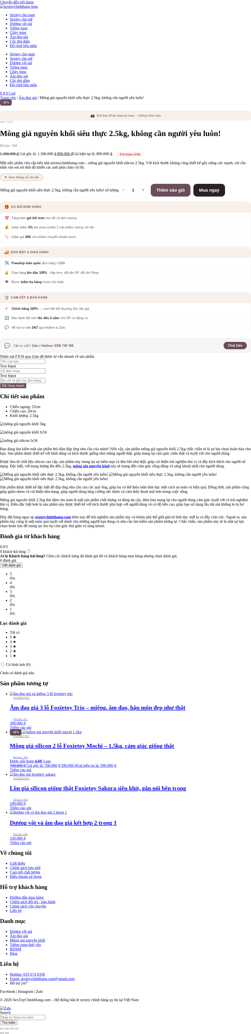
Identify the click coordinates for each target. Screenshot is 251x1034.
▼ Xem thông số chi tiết (21, 177)
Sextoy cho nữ (21, 19)
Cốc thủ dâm (20, 41)
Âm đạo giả (19, 37)
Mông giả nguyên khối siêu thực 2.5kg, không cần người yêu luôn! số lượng (59, 190)
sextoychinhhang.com (53, 517)
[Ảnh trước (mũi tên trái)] (2, 1033)
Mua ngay (209, 190)
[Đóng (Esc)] (17, 1028)
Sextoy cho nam (22, 15)
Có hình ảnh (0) (17, 664)
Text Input (8, 366)
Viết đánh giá (11, 565)
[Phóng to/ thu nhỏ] (2, 1028)
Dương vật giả (21, 24)
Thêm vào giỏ (170, 190)
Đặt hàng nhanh (13, 385)
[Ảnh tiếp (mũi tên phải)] (7, 1033)
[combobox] (22, 1017)
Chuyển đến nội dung (17, 2)
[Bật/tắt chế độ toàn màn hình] (7, 1028)
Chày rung (18, 32)
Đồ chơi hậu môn (23, 46)
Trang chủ (8, 98)
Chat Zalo (235, 345)
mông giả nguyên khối (91, 466)
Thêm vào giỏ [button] (20, 727)
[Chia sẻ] (12, 1028)
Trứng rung (18, 28)
